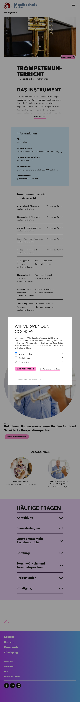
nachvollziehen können (23, 348)
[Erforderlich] (16, 362)
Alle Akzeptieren (25, 369)
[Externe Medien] (16, 353)
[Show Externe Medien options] (63, 354)
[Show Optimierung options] (63, 358)
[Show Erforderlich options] (63, 362)
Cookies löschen (21, 379)
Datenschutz (43, 379)
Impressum (33, 379)
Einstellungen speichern (50, 369)
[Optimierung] (16, 358)
